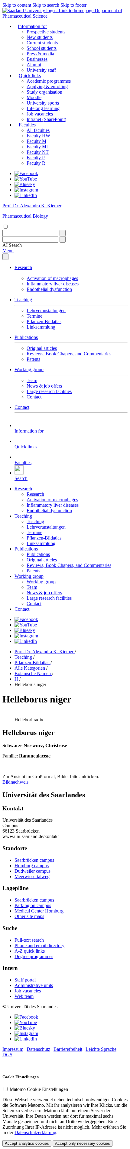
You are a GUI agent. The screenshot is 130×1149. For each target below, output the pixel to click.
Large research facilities (49, 391)
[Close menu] (5, 257)
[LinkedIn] (26, 195)
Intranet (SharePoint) (46, 119)
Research (23, 267)
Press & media (40, 53)
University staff (41, 70)
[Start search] (63, 233)
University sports (43, 102)
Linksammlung (41, 327)
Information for (32, 26)
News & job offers (44, 385)
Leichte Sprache (101, 1049)
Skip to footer (73, 5)
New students (40, 37)
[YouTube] (26, 178)
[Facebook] (26, 173)
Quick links (30, 75)
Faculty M (36, 141)
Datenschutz (38, 1049)
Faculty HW (38, 135)
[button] (12, 245)
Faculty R (36, 163)
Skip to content (16, 5)
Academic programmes (49, 81)
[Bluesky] (25, 184)
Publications (26, 337)
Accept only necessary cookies (82, 1143)
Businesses (37, 59)
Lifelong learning (43, 108)
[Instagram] (26, 189)
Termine (34, 316)
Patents (33, 359)
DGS (7, 1054)
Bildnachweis (15, 782)
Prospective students (46, 31)
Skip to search (45, 5)
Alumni (34, 64)
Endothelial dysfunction (49, 289)
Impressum (12, 1049)
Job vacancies (40, 113)
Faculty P (36, 157)
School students (42, 48)
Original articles (42, 348)
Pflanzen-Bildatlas (44, 321)
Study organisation (44, 92)
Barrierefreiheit (68, 1049)
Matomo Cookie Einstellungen (39, 1089)
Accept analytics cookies (27, 1143)
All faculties (38, 130)
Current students (42, 42)
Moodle (34, 97)
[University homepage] (48, 10)
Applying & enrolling (47, 86)
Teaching (23, 299)
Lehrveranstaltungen (46, 310)
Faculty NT (38, 152)
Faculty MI (37, 146)
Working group (29, 369)
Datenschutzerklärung (35, 1132)
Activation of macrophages (52, 278)
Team (32, 380)
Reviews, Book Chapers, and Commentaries (69, 353)
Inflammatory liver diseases (53, 283)
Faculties (27, 124)
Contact (34, 396)
